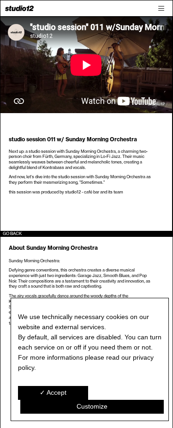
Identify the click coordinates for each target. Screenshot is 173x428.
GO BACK (12, 233)
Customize (92, 406)
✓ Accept (53, 392)
